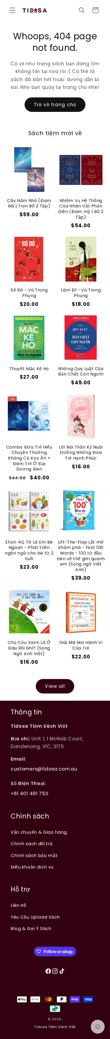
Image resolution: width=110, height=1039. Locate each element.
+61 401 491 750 (29, 793)
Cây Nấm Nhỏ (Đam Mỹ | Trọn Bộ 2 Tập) (29, 203)
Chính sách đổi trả (31, 844)
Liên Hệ (18, 905)
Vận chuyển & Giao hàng (39, 832)
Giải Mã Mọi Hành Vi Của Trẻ (81, 645)
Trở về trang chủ (55, 104)
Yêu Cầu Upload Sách (35, 917)
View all (55, 686)
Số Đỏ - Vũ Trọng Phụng (29, 293)
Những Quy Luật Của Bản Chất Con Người (81, 371)
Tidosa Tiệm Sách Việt (55, 1027)
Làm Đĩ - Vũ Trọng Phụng (81, 293)
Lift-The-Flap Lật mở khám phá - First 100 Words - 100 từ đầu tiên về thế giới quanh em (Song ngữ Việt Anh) (81, 556)
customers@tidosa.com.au (44, 769)
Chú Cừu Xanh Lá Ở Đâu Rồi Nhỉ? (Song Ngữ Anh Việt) (29, 648)
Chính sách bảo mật (34, 855)
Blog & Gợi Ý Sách (31, 929)
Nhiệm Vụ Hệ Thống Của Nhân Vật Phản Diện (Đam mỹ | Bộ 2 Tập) (81, 209)
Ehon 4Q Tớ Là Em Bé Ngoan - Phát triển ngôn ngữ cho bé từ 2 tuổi (29, 550)
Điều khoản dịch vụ (32, 867)
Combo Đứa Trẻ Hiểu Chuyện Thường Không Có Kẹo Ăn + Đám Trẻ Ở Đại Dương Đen (29, 458)
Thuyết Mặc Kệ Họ (29, 369)
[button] (12, 10)
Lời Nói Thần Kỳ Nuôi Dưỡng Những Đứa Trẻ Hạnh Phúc (81, 452)
